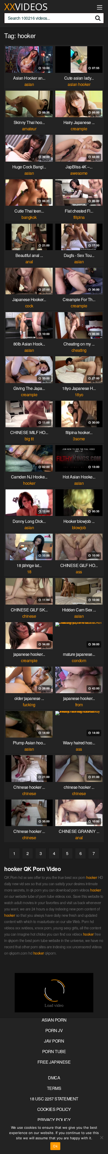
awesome (79, 173)
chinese (29, 616)
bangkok (29, 217)
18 (29, 572)
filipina (79, 217)
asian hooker (79, 84)
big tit (29, 439)
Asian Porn (54, 1020)
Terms (54, 1088)
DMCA (54, 1078)
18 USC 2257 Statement (54, 1099)
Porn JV (54, 1030)
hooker (29, 483)
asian (29, 84)
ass (79, 572)
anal (29, 262)
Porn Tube (54, 1051)
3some (79, 439)
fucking (29, 705)
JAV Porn (54, 1041)
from (79, 705)
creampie (79, 129)
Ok (55, 1146)
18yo (79, 394)
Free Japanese (54, 1062)
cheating (79, 350)
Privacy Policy (54, 1120)
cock (29, 306)
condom (79, 660)
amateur (29, 129)
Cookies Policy (54, 1109)
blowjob (79, 527)
